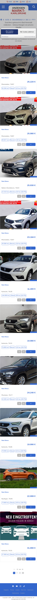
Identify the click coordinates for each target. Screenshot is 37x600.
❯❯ (23, 573)
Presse (12, 590)
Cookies (22, 593)
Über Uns (23, 590)
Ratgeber (6, 590)
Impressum (30, 590)
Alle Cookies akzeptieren (9, 31)
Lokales (17, 590)
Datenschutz (15, 593)
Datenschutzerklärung (29, 36)
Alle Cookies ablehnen (27, 32)
